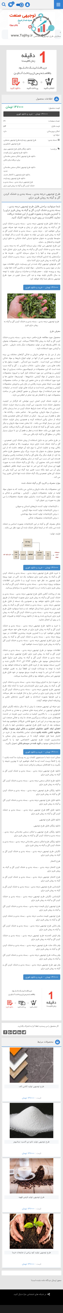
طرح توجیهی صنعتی (11, 140)
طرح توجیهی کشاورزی (12, 143)
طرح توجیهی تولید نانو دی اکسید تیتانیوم (32, 1142)
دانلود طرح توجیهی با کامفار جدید (17, 174)
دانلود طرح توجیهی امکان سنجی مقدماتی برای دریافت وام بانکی (19, 158)
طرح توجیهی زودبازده (28, 140)
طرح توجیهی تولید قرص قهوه (31, 1197)
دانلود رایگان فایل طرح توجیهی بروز (17, 148)
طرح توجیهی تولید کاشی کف (31, 1086)
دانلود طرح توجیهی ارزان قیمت (15, 152)
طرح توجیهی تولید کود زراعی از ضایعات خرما (31, 1252)
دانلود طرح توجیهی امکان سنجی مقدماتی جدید (19, 169)
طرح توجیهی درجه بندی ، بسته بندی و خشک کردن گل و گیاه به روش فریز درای (19, 183)
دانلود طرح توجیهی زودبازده (14, 178)
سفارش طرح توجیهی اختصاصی (47, 36)
